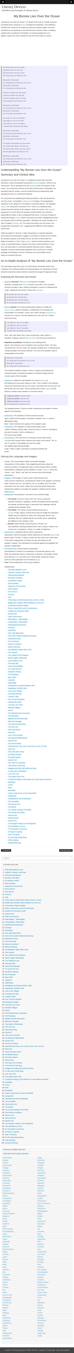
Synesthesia (7, 1323)
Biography (41, 1186)
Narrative (40, 1267)
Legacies (11, 680)
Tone (4, 1331)
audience (45, 470)
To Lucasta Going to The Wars (19, 810)
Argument (40, 1183)
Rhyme (7, 307)
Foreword (40, 1231)
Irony (39, 1249)
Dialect (5, 1206)
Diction (7, 461)
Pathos (5, 1285)
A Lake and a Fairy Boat (17, 771)
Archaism (40, 1180)
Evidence (6, 1224)
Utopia (39, 1336)
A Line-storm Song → (65, 850)
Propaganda (7, 1297)
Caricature (6, 1191)
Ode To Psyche (14, 834)
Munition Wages (14, 707)
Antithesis (40, 1175)
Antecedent (41, 1173)
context (27, 241)
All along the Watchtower (17, 738)
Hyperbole (6, 1242)
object (53, 535)
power (17, 557)
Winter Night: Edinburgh (17, 658)
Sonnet (39, 1313)
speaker (32, 186)
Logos (5, 1257)
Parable (5, 1277)
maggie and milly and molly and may (22, 768)
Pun (38, 1300)
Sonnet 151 (12, 741)
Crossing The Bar (15, 694)
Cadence (40, 1188)
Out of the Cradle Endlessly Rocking (22, 636)
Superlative (7, 1318)
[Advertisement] (37, 51)
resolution (15, 223)
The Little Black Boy (16, 633)
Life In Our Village (15, 691)
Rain (10, 788)
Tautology (40, 1325)
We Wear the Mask (15, 578)
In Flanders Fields (15, 581)
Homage (40, 1236)
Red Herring (7, 1303)
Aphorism (6, 1178)
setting (24, 201)
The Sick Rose (13, 641)
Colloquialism (42, 1196)
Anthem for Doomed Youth (18, 611)
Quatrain (8, 282)
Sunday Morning (14, 843)
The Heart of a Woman (16, 763)
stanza (25, 284)
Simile (39, 1310)
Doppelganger (42, 1211)
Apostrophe (9, 532)
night (8, 118)
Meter (5, 1262)
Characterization (8, 1193)
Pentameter (41, 1285)
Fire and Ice (12, 592)
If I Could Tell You (15, 669)
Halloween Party (14, 639)
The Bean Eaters (14, 757)
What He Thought (15, 721)
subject (47, 389)
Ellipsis (39, 1214)
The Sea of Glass (14, 743)
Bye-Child (12, 677)
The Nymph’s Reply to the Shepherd (22, 823)
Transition (6, 1336)
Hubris (5, 1239)
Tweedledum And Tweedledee (19, 799)
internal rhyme (31, 338)
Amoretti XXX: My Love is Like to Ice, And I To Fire (27, 746)
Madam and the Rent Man (18, 718)
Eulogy (5, 1221)
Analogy (5, 1168)
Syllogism (40, 1318)
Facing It (11, 627)
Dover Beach (13, 589)
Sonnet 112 (12, 821)
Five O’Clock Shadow (16, 699)
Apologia (11, 782)
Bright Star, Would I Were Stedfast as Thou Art (26, 603)
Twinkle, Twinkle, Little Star (18, 572)
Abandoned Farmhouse (17, 625)
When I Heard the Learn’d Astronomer (22, 608)
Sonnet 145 (12, 760)
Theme (5, 1328)
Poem (5, 1292)
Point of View (7, 1295)
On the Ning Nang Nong (17, 837)
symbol (10, 513)
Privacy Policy (51, 1350)
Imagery (8, 478)
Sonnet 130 (12, 614)
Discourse (6, 1211)
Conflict (40, 1198)
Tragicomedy (7, 1333)
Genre (5, 1234)
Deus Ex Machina (43, 1203)
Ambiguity (40, 1163)
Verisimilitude (7, 1338)
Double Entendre (9, 1214)
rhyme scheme (10, 310)
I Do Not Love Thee (15, 705)
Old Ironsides (13, 583)
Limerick (6, 1254)
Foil (38, 1229)
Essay (5, 1219)
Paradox (40, 1277)
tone (30, 201)
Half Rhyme (7, 1236)
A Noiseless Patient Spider (18, 605)
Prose (39, 1297)
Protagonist (7, 1300)
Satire (5, 1310)
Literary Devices (14, 7)
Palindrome (41, 1275)
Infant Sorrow (13, 818)
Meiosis (40, 1257)
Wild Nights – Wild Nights (18, 619)
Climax (5, 1196)
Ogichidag (12, 683)
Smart (10, 710)
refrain (3, 207)
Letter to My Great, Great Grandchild (22, 793)
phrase (43, 380)
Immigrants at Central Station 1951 (21, 685)
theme (23, 25)
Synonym (40, 1323)
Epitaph (40, 1216)
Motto (5, 1267)
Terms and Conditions (62, 1350)
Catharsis (40, 1191)
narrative (52, 209)
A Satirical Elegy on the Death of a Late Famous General (29, 779)
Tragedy (40, 1331)
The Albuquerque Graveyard (19, 713)
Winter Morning (14, 647)
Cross (10, 785)
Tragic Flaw (41, 1333)
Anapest (40, 1168)
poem (25, 282)
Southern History (14, 672)
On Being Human (14, 754)
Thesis (39, 1328)
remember (39, 290)
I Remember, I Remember (18, 622)
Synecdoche (41, 1320)
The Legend (12, 652)
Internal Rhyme (8, 1249)
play (12, 492)
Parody (5, 1282)
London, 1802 (13, 696)
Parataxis (40, 1280)
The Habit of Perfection (17, 724)
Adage (39, 1158)
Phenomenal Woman (16, 575)
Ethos (39, 1219)
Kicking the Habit (14, 702)
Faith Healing (13, 840)
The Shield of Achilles (16, 812)
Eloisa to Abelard (14, 644)
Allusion (5, 1163)
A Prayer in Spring (15, 832)
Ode (9, 597)
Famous (11, 594)
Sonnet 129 (12, 815)
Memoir (5, 1259)
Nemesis (6, 1270)
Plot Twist (40, 1290)
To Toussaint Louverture (17, 829)
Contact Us (42, 1350)
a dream (18, 218)
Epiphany (6, 1216)
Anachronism (7, 1165)
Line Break (41, 1254)
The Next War (13, 663)
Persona (6, 1287)
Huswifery (12, 630)
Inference (6, 1247)
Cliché (39, 1193)
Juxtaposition (42, 1252)
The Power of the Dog (16, 765)
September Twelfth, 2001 (17, 688)
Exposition (41, 1224)
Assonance (9, 427)
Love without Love (15, 661)
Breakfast (12, 790)
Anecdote (40, 1170)
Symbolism (9, 494)
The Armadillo (13, 801)
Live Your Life (13, 774)
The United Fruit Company (18, 655)
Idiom (39, 1242)
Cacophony (7, 1188)
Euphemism (41, 1221)
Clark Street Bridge (15, 666)
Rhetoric (6, 1305)
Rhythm (5, 1308)
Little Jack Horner (15, 616)
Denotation (6, 1203)
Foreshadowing (8, 1231)
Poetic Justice (42, 1292)
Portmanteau (42, 1295)
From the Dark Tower (16, 752)
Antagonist (6, 1173)
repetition (50, 313)
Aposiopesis (41, 1178)
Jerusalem (12, 807)
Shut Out (11, 749)
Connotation (7, 1201)
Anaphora (8, 380)
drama (38, 560)
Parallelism (6, 1280)
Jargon (5, 1252)
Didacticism (41, 1208)
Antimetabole (7, 1175)
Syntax (5, 1325)
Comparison (7, 1198)
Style (4, 1315)
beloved (37, 183)
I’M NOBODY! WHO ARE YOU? (20, 650)
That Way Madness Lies (17, 569)
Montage (40, 1262)
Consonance (9, 438)
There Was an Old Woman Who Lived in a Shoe (26, 600)
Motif (39, 1264)
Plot (4, 1290)
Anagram (40, 1165)
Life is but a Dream (15, 735)
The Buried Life (14, 804)
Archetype (6, 1183)
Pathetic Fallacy (43, 1282)
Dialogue (40, 1206)
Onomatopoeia (42, 1272)
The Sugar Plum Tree (16, 776)
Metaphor (40, 1259)
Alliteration (9, 416)
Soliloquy (6, 1313)
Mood (5, 1264)
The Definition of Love (16, 826)
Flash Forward (8, 1229)
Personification (10, 549)
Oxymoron (6, 1275)
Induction (40, 1244)
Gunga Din (12, 796)
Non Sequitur (42, 1270)
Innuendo (40, 1247)
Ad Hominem (7, 1158)
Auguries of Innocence (17, 586)
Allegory (5, 1160)
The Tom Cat (13, 727)
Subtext (40, 1315)
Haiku (39, 1234)
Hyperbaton (41, 1239)
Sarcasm (40, 1308)
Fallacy (39, 1226)
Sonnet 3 (11, 732)
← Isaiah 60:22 (6, 850)
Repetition (41, 1303)
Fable (5, 1226)
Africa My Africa (14, 730)
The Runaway (13, 674)
